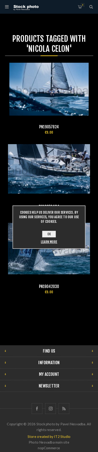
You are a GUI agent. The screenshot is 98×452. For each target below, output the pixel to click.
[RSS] (64, 408)
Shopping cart (82, 5)
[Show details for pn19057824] (49, 89)
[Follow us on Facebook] (37, 408)
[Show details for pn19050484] (49, 169)
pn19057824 (49, 127)
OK (49, 234)
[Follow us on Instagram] (50, 408)
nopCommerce (49, 448)
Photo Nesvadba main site (49, 442)
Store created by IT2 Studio (49, 436)
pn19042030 (49, 286)
